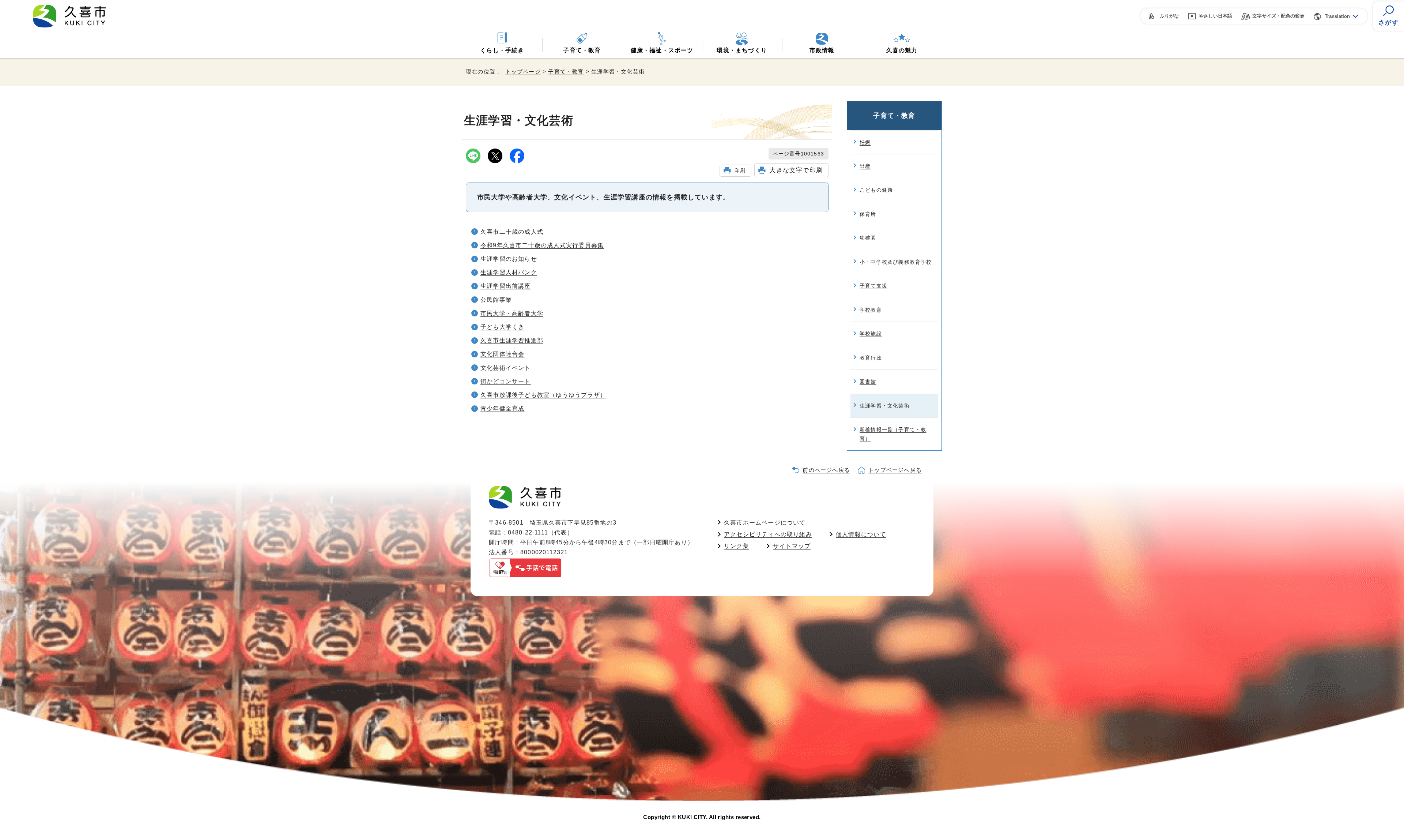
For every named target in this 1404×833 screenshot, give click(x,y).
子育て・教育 (582, 50)
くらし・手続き (502, 50)
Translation (1337, 16)
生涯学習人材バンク (508, 272)
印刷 (740, 170)
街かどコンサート (505, 381)
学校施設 (871, 334)
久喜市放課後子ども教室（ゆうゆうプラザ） (543, 395)
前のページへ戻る (826, 470)
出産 (865, 166)
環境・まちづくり (742, 50)
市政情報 (822, 50)
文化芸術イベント (505, 368)
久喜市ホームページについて (765, 522)
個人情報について (861, 534)
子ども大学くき (502, 327)
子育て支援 (873, 286)
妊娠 (865, 142)
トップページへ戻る (895, 470)
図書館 (868, 381)
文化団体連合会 (502, 354)
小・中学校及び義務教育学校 (896, 262)
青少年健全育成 (502, 408)
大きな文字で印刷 (796, 170)
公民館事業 (496, 300)
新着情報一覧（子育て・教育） (893, 434)
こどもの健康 (876, 190)
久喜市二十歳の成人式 (511, 232)
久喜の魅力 (902, 50)
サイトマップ (792, 546)
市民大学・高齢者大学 (511, 313)
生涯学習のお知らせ (508, 259)
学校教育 (871, 310)
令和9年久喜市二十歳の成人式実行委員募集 (542, 245)
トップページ (523, 71)
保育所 (868, 214)
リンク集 (736, 546)
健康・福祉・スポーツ (662, 50)
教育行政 (871, 358)
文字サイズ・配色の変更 (1278, 16)
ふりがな (1169, 16)
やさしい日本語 (1215, 16)
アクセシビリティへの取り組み (768, 534)
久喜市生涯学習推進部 (511, 340)
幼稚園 (868, 238)
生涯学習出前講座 (505, 286)
